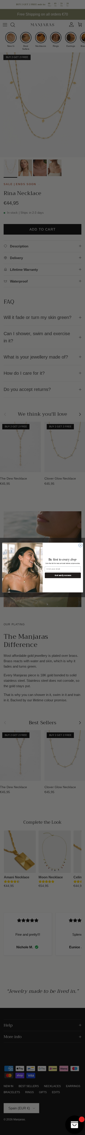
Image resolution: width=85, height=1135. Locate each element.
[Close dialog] (80, 545)
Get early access (62, 575)
